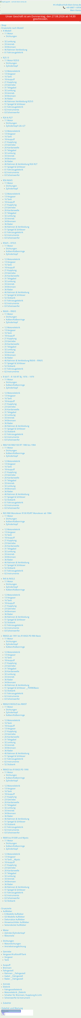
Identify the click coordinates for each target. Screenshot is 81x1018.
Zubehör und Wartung (12, 1008)
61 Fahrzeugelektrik (13, 52)
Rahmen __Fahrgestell (14, 973)
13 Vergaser (10, 73)
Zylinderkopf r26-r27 (15, 125)
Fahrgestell (8, 970)
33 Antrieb (9, 44)
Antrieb (6, 984)
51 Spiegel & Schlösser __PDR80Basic (21, 687)
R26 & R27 (8, 117)
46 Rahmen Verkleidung (15, 49)
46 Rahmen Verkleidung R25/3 (18, 101)
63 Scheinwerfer (12, 112)
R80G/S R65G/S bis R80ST (15, 704)
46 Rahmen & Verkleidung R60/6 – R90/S (23, 360)
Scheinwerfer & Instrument (17, 997)
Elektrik (6, 986)
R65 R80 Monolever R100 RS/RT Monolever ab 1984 (27, 513)
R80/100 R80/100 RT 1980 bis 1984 (19, 444)
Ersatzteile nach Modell (12, 27)
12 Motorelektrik (12, 71)
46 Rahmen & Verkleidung (16, 226)
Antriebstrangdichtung (15, 946)
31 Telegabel (10, 87)
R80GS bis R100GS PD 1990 (15, 769)
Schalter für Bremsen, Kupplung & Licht (23, 995)
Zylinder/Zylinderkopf (14, 932)
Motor (6, 930)
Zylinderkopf (12, 65)
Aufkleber (7, 911)
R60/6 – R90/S (9, 311)
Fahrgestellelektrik (13, 989)
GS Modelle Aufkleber (14, 916)
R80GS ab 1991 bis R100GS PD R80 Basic (22, 635)
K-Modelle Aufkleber (14, 913)
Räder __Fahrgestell (13, 978)
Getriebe (7, 951)
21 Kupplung (10, 82)
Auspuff (6, 965)
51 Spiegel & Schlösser (14, 104)
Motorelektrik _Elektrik (15, 992)
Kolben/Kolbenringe (15, 251)
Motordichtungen (12, 943)
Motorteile (9, 935)
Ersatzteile (6, 908)
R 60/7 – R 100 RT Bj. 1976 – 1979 (18, 376)
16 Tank (8, 76)
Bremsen (7, 967)
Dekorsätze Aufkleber (14, 919)
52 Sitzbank (9, 297)
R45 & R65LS (9, 578)
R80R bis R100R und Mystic (15, 837)
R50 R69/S (7, 180)
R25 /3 (6, 57)
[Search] (3, 1013)
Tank (6, 959)
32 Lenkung (9, 41)
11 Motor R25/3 (11, 60)
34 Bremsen (10, 46)
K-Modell (7, 30)
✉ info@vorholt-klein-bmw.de (67, 4)
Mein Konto (75, 10)
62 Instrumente (11, 109)
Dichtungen (11, 36)
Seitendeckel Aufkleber (15, 924)
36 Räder (8, 98)
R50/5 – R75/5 (9, 243)
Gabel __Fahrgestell (13, 976)
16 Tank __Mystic (12, 859)
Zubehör (7, 1002)
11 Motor (8, 33)
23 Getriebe (10, 84)
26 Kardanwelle (11, 147)
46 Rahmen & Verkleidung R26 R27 (20, 164)
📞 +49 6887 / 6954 (72, 7)
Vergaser (8, 957)
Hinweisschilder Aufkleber (16, 922)
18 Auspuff (9, 79)
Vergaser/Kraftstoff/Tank (14, 954)
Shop (3, 25)
